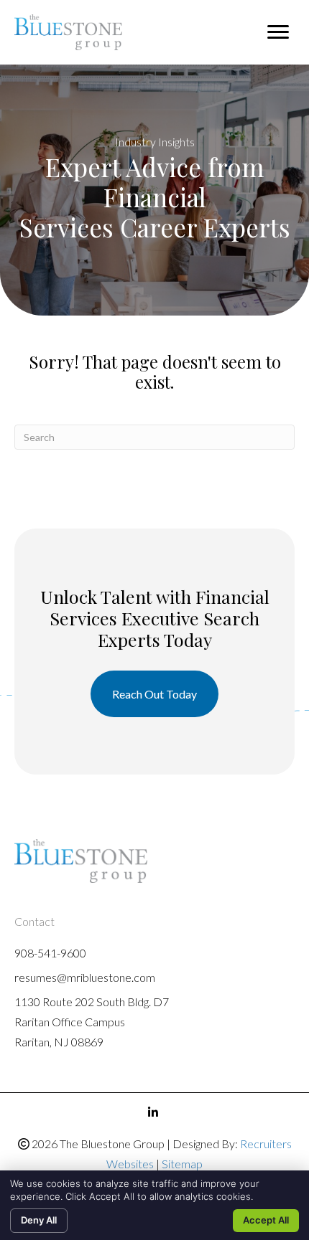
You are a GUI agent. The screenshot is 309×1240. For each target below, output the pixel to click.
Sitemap (182, 1163)
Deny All (39, 1220)
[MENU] (278, 32)
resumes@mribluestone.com (84, 977)
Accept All (266, 1220)
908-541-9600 (50, 953)
